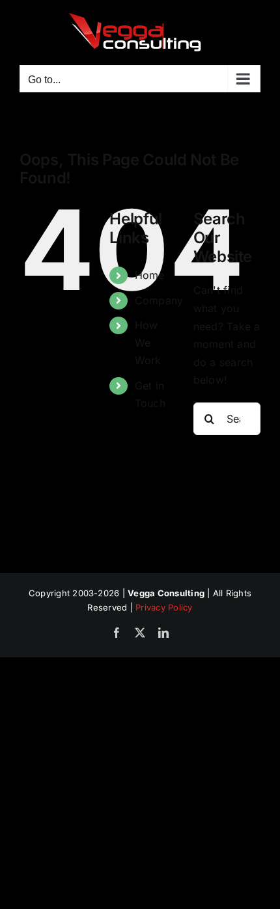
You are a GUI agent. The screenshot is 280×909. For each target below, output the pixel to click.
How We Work (148, 343)
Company (159, 300)
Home (150, 275)
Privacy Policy (163, 607)
